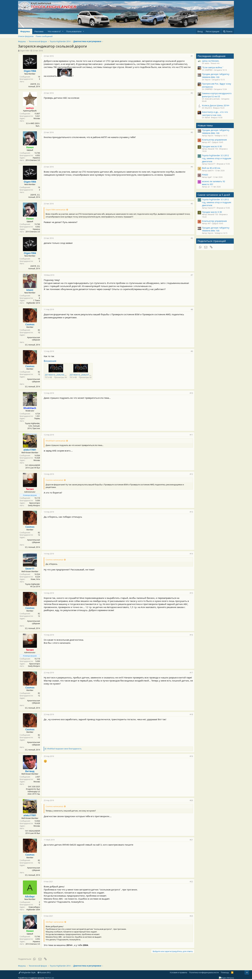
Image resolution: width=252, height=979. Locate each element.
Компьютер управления (214, 139)
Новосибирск (34, 907)
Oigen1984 (24, 50)
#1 (192, 56)
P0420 (205, 174)
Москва (37, 118)
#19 (191, 756)
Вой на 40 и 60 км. (211, 167)
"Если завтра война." (212, 67)
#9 (192, 351)
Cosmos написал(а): (54, 480)
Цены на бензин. (210, 60)
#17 (191, 672)
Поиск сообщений (44, 36)
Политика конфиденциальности (204, 972)
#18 (191, 714)
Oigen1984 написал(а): (56, 209)
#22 (191, 881)
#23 (191, 916)
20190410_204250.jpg (56, 374)
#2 (192, 93)
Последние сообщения (211, 56)
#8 (192, 309)
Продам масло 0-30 (212, 146)
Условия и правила (178, 972)
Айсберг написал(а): (55, 922)
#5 (192, 203)
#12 (191, 474)
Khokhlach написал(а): (55, 440)
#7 (192, 275)
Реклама (38, 31)
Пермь (37, 418)
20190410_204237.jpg (81, 374)
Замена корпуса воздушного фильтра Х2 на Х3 (217, 95)
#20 (191, 800)
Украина (36, 158)
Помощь (225, 972)
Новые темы (205, 125)
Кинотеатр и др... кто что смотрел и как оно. (215, 113)
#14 (191, 553)
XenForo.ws (49, 978)
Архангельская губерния (33, 338)
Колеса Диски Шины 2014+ (215, 105)
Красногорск (34, 503)
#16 (191, 635)
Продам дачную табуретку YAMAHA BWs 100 (215, 75)
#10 (191, 393)
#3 (192, 132)
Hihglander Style (28, 972)
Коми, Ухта (35, 579)
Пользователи (74, 31)
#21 (191, 840)
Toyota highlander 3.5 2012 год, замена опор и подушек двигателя (216, 158)
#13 (191, 512)
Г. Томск (36, 300)
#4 (192, 167)
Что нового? (54, 31)
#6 (192, 238)
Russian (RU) (45, 972)
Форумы (25, 31)
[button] (62, 31)
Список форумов (25, 36)
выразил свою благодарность (64, 748)
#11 (191, 435)
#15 (191, 593)
